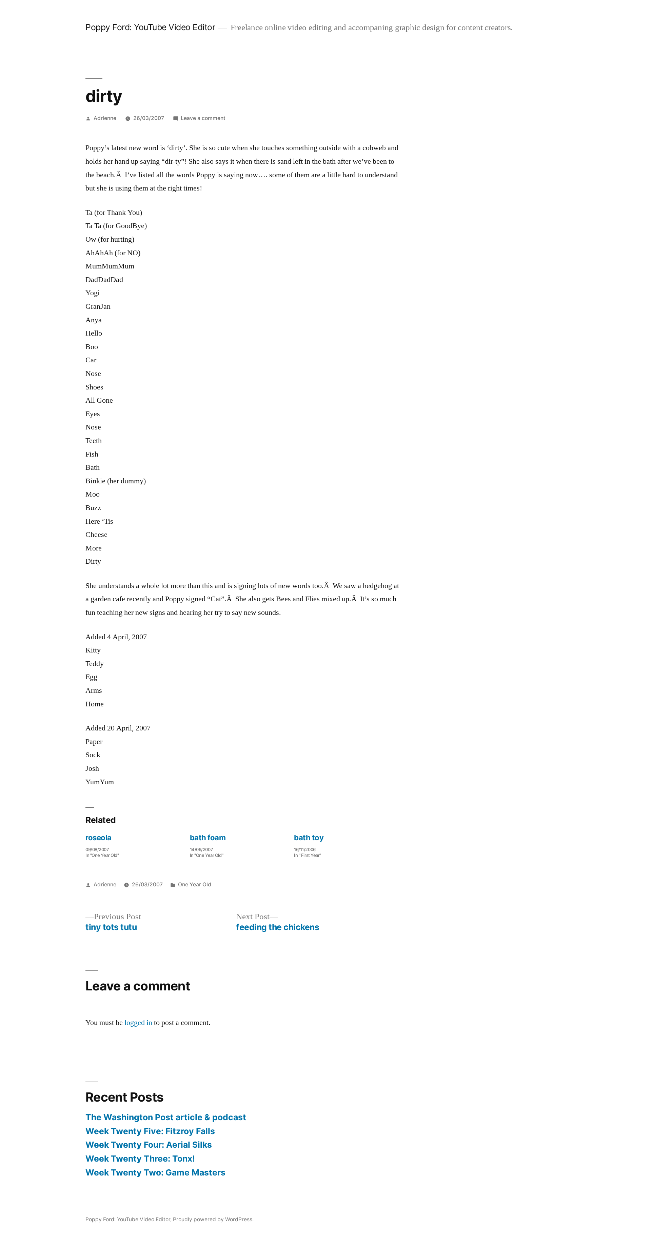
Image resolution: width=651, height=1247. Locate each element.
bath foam (208, 837)
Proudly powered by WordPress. (213, 1219)
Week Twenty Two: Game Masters (155, 1172)
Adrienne (105, 118)
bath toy (308, 837)
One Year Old (194, 884)
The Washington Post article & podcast (165, 1117)
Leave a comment (203, 118)
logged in (138, 1022)
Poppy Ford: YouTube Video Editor (150, 27)
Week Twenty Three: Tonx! (140, 1158)
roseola (98, 837)
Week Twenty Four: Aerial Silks (148, 1145)
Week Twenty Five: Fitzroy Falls (150, 1131)
